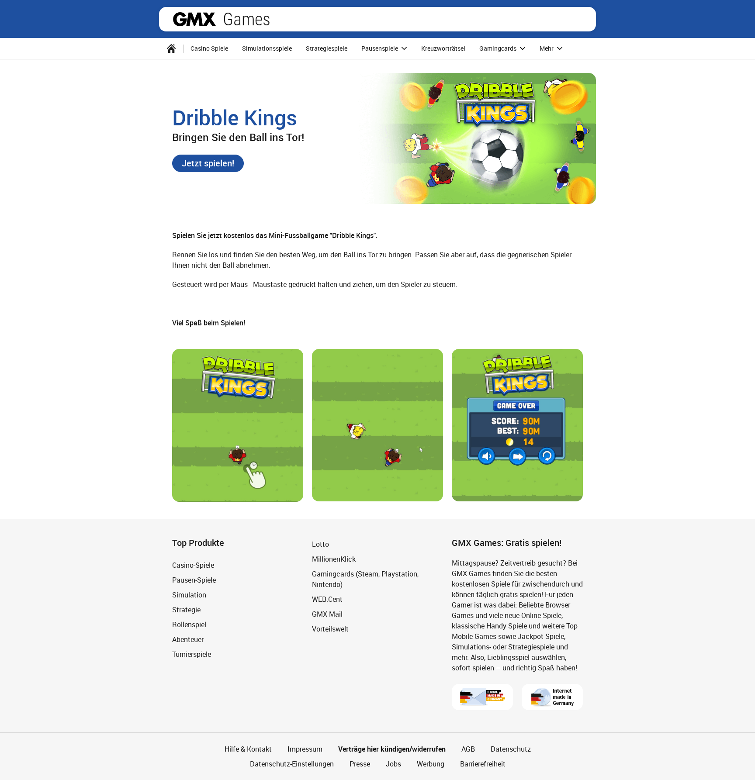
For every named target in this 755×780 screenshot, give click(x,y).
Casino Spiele (209, 48)
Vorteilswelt (330, 629)
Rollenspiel (189, 624)
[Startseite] (171, 48)
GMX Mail (327, 614)
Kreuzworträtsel (443, 48)
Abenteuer (188, 639)
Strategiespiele (326, 48)
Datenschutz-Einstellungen (292, 764)
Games (246, 19)
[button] (208, 163)
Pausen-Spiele (194, 580)
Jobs (393, 764)
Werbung (430, 764)
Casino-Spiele (193, 565)
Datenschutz (511, 749)
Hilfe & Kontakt (248, 749)
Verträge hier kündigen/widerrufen (392, 749)
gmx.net (194, 19)
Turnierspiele (191, 654)
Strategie (186, 609)
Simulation (189, 595)
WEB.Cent (327, 599)
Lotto (320, 544)
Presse (360, 764)
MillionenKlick (334, 559)
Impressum (304, 749)
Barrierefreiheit (483, 764)
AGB (468, 749)
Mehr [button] (547, 48)
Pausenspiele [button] (380, 48)
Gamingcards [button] (498, 48)
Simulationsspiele (267, 48)
